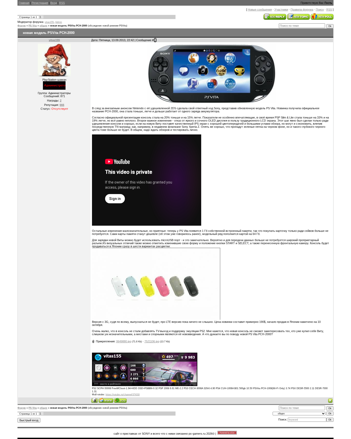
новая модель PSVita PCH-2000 (68, 25)
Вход (53, 2)
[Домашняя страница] (106, 400)
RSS (62, 2)
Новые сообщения (260, 9)
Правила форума (302, 9)
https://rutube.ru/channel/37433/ (123, 394)
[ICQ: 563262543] (120, 400)
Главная (24, 2)
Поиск (320, 9)
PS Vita (33, 25)
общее (43, 25)
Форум (21, 25)
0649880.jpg (123, 341)
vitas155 (49, 22)
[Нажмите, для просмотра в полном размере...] (211, 102)
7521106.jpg (151, 341)
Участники (281, 9)
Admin (58, 22)
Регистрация (40, 2)
